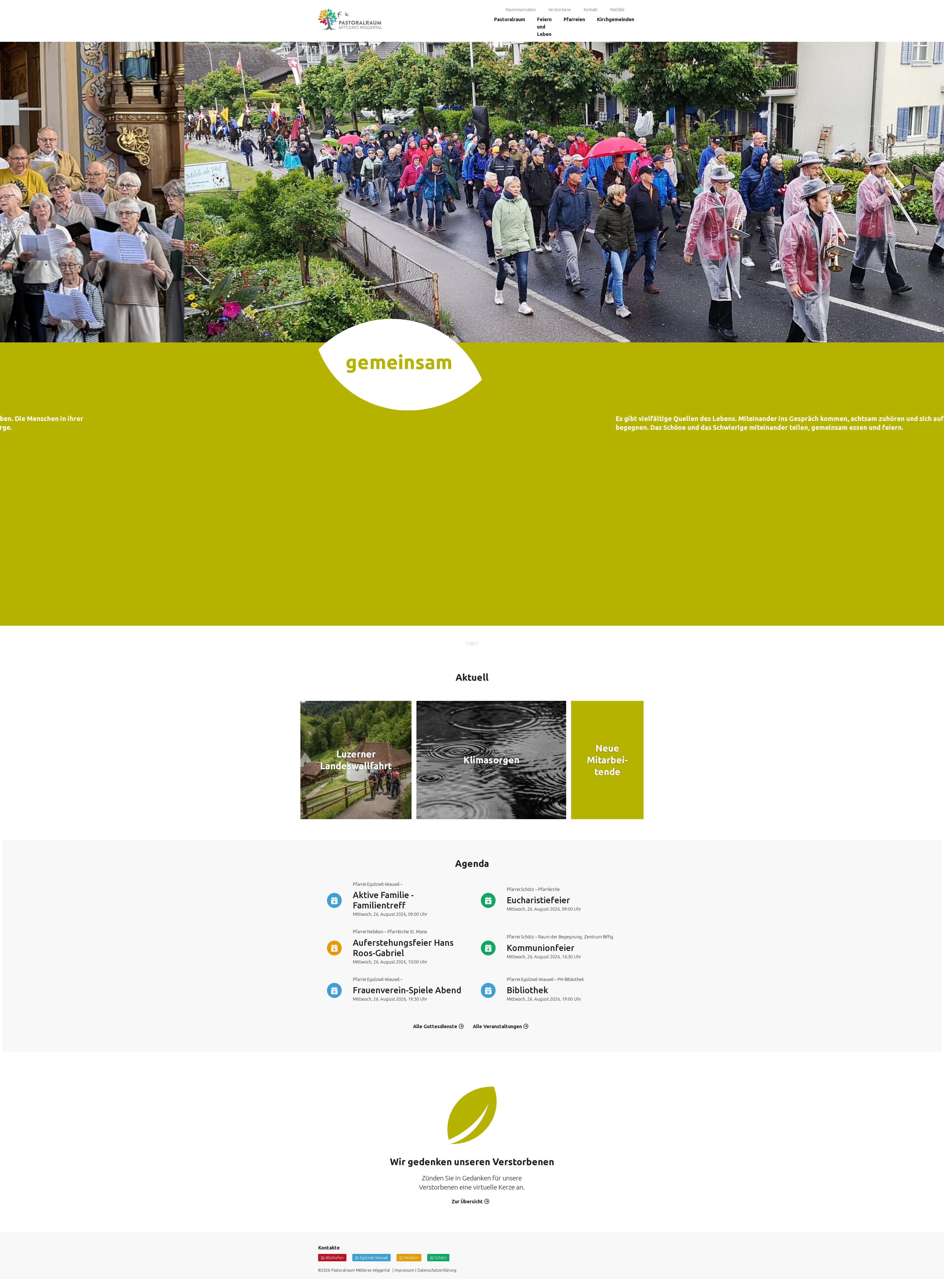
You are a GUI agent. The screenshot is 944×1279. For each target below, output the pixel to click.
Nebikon (411, 1257)
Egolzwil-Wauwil (374, 1257)
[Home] (350, 6)
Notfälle (617, 9)
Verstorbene (559, 9)
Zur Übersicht (467, 1201)
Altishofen (334, 1257)
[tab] (467, 643)
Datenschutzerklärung (436, 1270)
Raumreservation (521, 9)
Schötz (440, 1257)
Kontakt (590, 9)
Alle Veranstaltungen (497, 1026)
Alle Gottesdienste (435, 1026)
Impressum (404, 1270)
